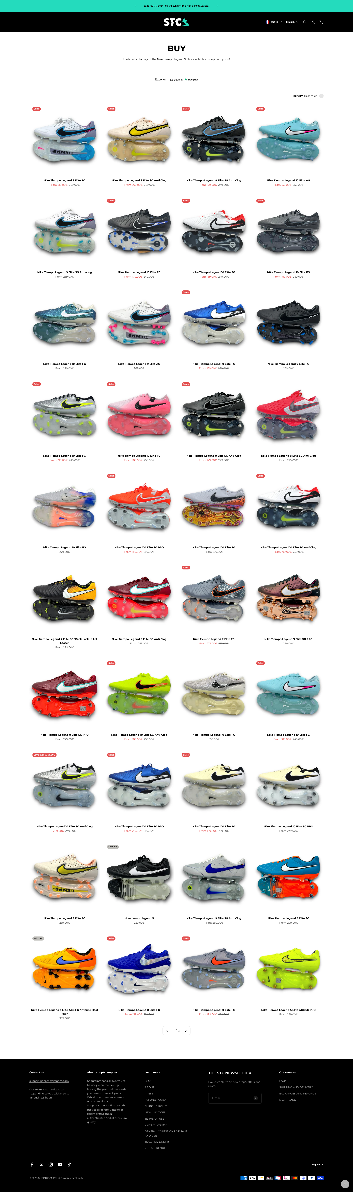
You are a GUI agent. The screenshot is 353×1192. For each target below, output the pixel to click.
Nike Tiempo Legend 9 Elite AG (139, 364)
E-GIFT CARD (287, 1099)
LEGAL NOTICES (155, 1112)
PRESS (149, 1093)
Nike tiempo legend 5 (139, 918)
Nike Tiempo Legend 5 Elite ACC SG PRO (288, 1010)
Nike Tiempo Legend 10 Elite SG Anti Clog (288, 547)
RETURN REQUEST (157, 1148)
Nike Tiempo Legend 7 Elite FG (214, 639)
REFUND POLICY (156, 1099)
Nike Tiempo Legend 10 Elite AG (288, 180)
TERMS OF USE (154, 1118)
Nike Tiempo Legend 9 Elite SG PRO (288, 639)
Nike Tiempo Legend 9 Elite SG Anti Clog (139, 180)
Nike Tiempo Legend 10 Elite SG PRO (139, 547)
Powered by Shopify (72, 1178)
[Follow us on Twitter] (41, 1164)
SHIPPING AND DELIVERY (296, 1087)
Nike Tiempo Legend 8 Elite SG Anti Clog (288, 455)
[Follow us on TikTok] (69, 1164)
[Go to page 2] (185, 1030)
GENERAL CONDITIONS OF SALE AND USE (166, 1133)
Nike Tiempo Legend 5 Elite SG (288, 918)
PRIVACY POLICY (156, 1125)
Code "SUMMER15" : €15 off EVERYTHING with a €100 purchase (177, 6)
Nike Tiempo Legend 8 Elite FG (139, 1010)
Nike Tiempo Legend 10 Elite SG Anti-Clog (139, 734)
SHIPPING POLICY (156, 1106)
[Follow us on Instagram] (50, 1164)
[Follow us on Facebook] (31, 1164)
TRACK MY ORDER (157, 1142)
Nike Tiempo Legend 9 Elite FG (64, 180)
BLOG (148, 1081)
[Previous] (135, 6)
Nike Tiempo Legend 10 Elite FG (139, 272)
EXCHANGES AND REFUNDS (297, 1093)
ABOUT (149, 1087)
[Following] (217, 6)
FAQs (282, 1081)
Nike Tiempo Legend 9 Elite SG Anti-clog (64, 272)
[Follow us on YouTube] (60, 1164)
